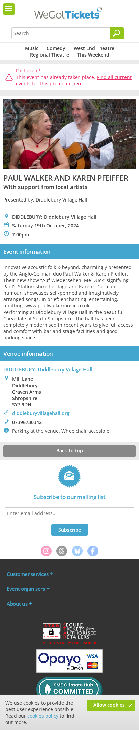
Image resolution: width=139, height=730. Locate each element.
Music (31, 48)
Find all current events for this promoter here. (74, 80)
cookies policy (42, 716)
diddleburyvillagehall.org (41, 413)
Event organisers (26, 588)
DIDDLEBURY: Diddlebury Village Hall (47, 369)
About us (17, 603)
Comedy (56, 48)
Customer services (28, 574)
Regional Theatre (49, 54)
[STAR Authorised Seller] (69, 644)
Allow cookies (109, 705)
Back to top (69, 450)
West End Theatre (94, 48)
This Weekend (93, 54)
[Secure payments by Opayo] (69, 671)
